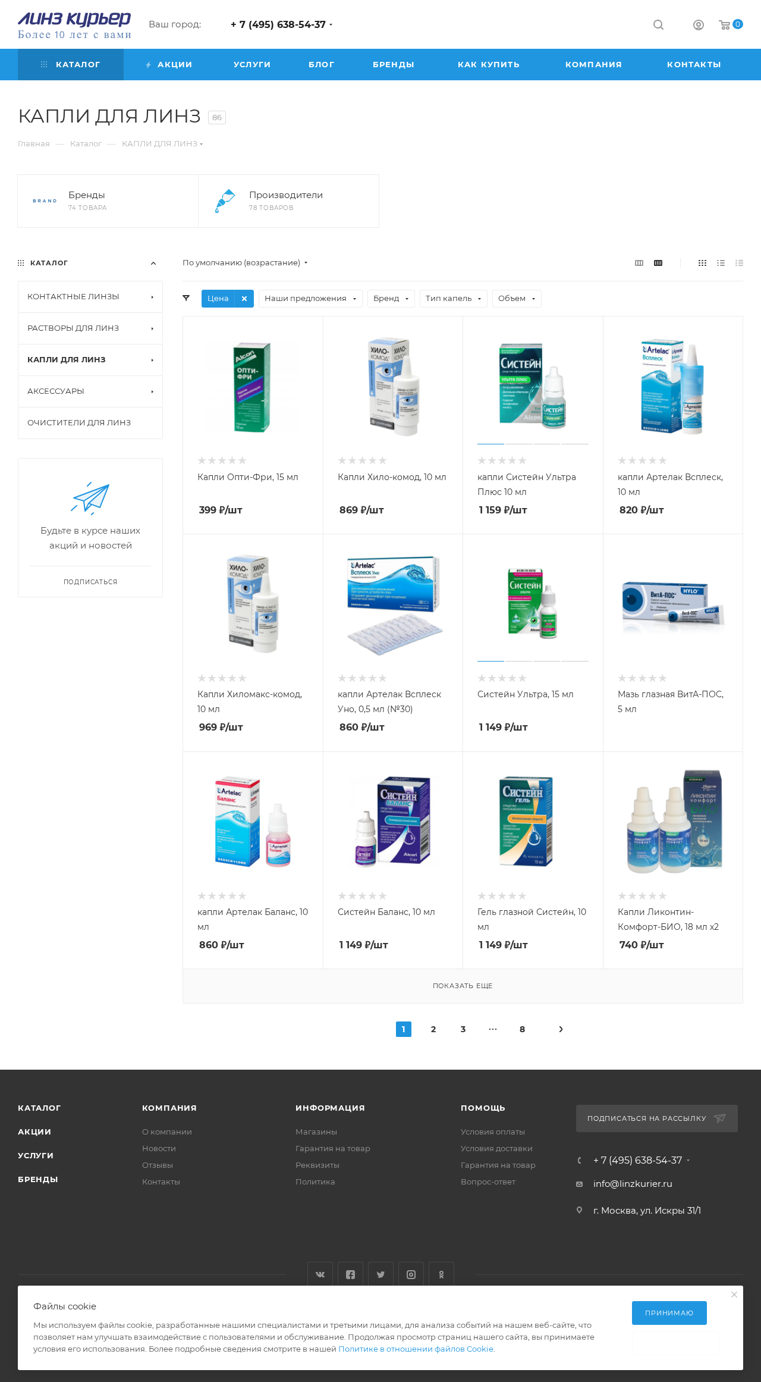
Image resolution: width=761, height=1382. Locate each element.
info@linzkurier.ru (632, 1183)
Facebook (350, 1274)
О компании (167, 1131)
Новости (159, 1148)
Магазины (316, 1131)
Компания (169, 1108)
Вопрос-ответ (488, 1181)
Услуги (36, 1155)
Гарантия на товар (332, 1148)
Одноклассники (441, 1274)
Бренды (38, 1179)
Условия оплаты (493, 1131)
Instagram (411, 1274)
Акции (35, 1131)
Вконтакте (320, 1274)
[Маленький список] (639, 262)
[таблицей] (739, 262)
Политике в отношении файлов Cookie (415, 1348)
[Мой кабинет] (698, 26)
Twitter (381, 1274)
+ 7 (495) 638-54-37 (278, 24)
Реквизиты (317, 1165)
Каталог (39, 1108)
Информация (330, 1108)
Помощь (483, 1108)
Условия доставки (497, 1148)
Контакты (161, 1181)
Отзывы (157, 1165)
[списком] (721, 262)
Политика (315, 1181)
